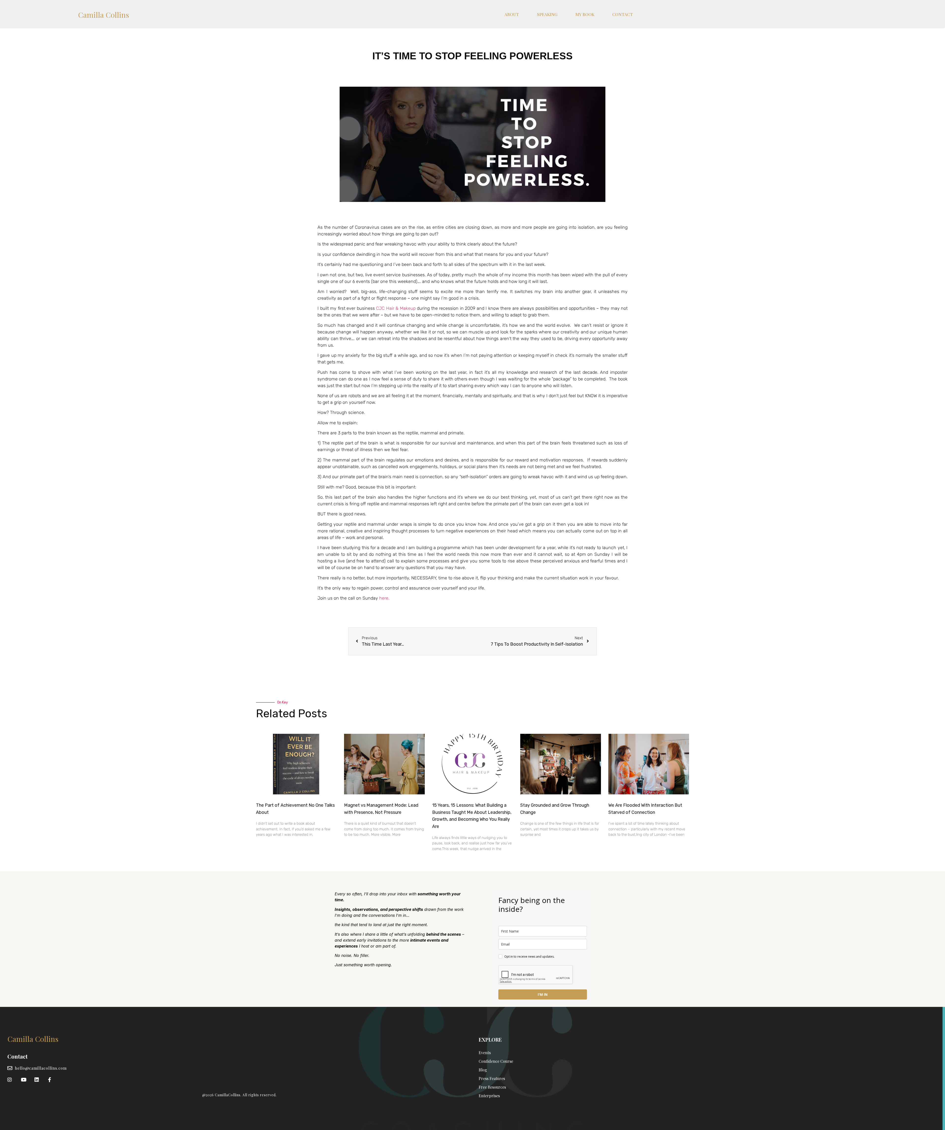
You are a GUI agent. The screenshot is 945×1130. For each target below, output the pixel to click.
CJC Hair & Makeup (396, 308)
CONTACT (622, 14)
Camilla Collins (103, 15)
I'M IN (543, 994)
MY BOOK (584, 14)
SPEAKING (547, 14)
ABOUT (511, 14)
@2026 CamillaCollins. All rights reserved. (239, 1095)
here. (384, 598)
